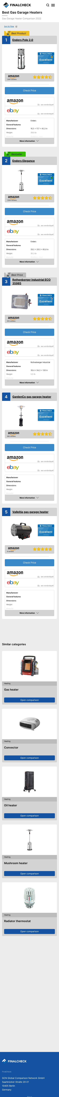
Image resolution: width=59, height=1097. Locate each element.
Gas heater (11, 689)
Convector (11, 747)
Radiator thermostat (17, 921)
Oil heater (10, 805)
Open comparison (29, 700)
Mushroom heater (16, 863)
